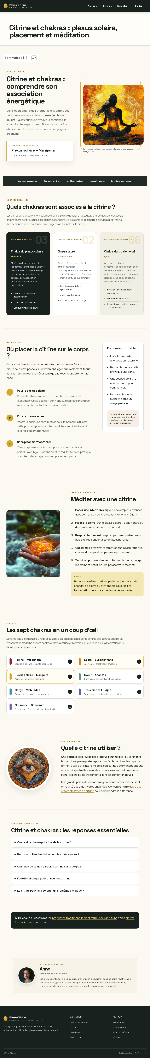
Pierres (91, 6)
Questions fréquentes (121, 181)
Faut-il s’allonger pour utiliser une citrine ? (45, 878)
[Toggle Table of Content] (32, 57)
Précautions (119, 1022)
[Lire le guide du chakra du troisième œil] (109, 691)
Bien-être (122, 6)
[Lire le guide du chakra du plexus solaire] (40, 676)
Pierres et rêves (121, 1032)
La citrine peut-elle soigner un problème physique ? (50, 890)
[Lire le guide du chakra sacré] (109, 661)
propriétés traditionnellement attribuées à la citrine (84, 918)
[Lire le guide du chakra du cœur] (109, 676)
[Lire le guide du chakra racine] (40, 661)
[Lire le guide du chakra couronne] (40, 706)
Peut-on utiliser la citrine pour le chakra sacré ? (48, 854)
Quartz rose (76, 1037)
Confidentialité (140, 1053)
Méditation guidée (75, 181)
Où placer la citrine (51, 181)
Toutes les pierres (79, 1022)
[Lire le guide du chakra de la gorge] (40, 691)
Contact (117, 1037)
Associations (119, 1027)
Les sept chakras (97, 181)
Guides (138, 6)
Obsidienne (75, 1032)
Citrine (106, 6)
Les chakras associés (27, 181)
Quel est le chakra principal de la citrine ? (44, 842)
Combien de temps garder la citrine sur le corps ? (49, 866)
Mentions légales (125, 1053)
